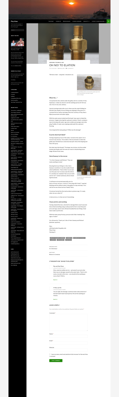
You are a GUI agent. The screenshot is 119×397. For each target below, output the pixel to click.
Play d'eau (14, 21)
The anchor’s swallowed (16, 110)
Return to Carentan (54, 253)
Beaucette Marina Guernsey (57, 237)
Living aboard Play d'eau (16, 98)
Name (51, 334)
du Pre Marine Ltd (15, 252)
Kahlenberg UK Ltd (15, 254)
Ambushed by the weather (16, 169)
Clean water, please (15, 126)
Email (51, 340)
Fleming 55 (58, 21)
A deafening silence (15, 243)
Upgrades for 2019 (15, 117)
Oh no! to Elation (14, 134)
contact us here (17, 65)
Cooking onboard (76, 21)
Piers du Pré (62, 68)
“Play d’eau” (51, 21)
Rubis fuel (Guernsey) (15, 263)
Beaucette (86, 21)
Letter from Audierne (15, 221)
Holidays (13, 96)
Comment (52, 313)
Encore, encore (14, 216)
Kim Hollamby (14, 265)
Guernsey (53, 239)
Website (51, 347)
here (14, 79)
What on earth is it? (15, 178)
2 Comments (70, 68)
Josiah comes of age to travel (17, 239)
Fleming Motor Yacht (79, 237)
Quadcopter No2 (14, 167)
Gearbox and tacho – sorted (17, 141)
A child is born (14, 128)
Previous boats (66, 21)
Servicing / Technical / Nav (56, 62)
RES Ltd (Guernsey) (15, 256)
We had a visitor (14, 214)
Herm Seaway (61, 239)
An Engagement (14, 241)
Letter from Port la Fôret (16, 193)
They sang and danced (15, 238)
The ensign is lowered (15, 112)
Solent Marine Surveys (16, 257)
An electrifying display (15, 234)
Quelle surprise (14, 212)
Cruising (13, 94)
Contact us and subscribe (98, 21)
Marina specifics (14, 100)
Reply (56, 279)
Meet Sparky (13, 236)
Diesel (12, 130)
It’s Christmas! (53, 247)
